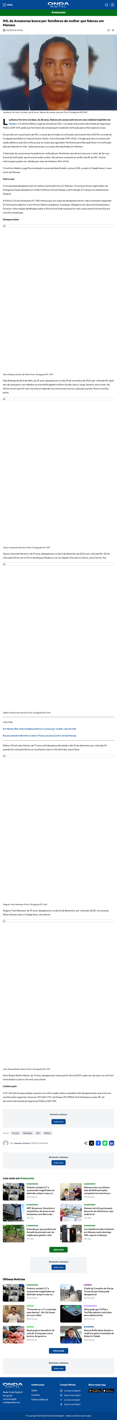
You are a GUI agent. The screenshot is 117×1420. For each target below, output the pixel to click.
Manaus (13, 123)
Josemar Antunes (22, 1143)
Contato (35, 1395)
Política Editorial (39, 1399)
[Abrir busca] (106, 5)
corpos (15, 1133)
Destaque (27, 1133)
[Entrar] (112, 5)
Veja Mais (58, 1350)
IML (38, 1133)
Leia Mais (58, 1249)
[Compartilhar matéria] (113, 30)
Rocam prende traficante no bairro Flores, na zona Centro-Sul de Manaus (39, 735)
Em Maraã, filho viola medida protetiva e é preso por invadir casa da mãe (39, 728)
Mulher (47, 1133)
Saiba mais (58, 1121)
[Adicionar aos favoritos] (108, 30)
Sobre (34, 1390)
